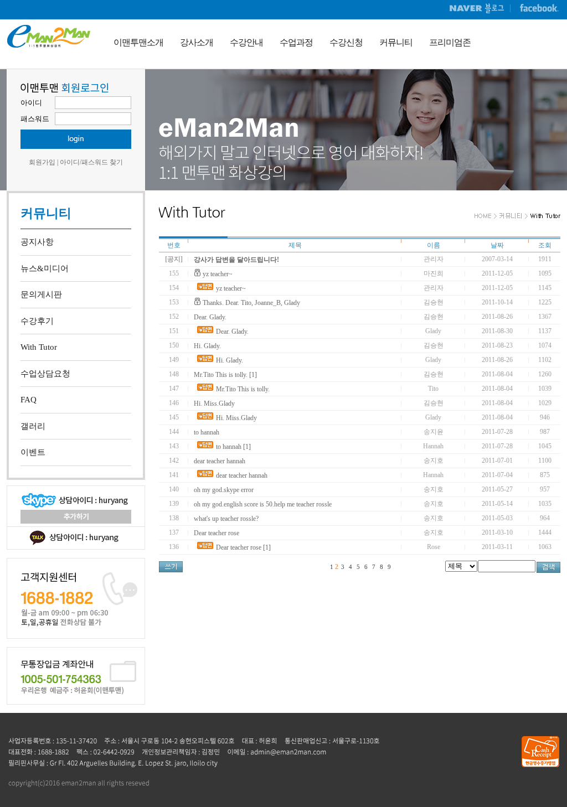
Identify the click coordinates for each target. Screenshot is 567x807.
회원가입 (42, 162)
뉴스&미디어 (44, 268)
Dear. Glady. (210, 317)
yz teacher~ (218, 274)
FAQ (28, 399)
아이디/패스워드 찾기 (91, 162)
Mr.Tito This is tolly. (243, 389)
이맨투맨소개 (138, 42)
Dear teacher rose (216, 533)
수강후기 (37, 321)
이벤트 (32, 452)
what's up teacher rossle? (226, 519)
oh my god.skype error (224, 490)
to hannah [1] (233, 447)
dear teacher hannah (219, 461)
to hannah (206, 432)
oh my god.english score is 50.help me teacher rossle (263, 504)
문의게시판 (41, 294)
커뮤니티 (396, 42)
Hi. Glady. (207, 346)
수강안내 (246, 42)
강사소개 (196, 42)
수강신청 (346, 42)
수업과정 (296, 42)
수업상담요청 (45, 373)
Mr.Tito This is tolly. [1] (225, 375)
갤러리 (32, 426)
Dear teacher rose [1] (243, 547)
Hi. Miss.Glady (214, 403)
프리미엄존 (450, 42)
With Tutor (38, 347)
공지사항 (37, 241)
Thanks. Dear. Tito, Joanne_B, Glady (251, 303)
